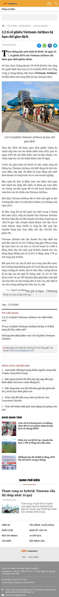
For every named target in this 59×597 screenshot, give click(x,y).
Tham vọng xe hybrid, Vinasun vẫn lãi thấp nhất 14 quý (28, 493)
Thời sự (6, 525)
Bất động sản (37, 541)
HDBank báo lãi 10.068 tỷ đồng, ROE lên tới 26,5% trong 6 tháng (36, 458)
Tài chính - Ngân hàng (42, 525)
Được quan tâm (12, 417)
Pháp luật (7, 530)
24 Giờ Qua (35, 535)
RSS (24, 557)
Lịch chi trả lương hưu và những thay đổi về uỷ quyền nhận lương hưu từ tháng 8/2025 (35, 426)
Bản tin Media (10, 535)
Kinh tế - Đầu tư (38, 530)
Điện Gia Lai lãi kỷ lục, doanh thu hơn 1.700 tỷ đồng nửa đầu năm (35, 441)
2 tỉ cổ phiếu (13, 305)
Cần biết (6, 541)
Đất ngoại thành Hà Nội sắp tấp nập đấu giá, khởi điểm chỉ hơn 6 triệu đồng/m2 (27, 380)
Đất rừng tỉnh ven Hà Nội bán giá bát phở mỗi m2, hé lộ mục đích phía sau (28, 390)
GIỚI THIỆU (33, 557)
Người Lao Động (19, 290)
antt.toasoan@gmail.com (22, 350)
